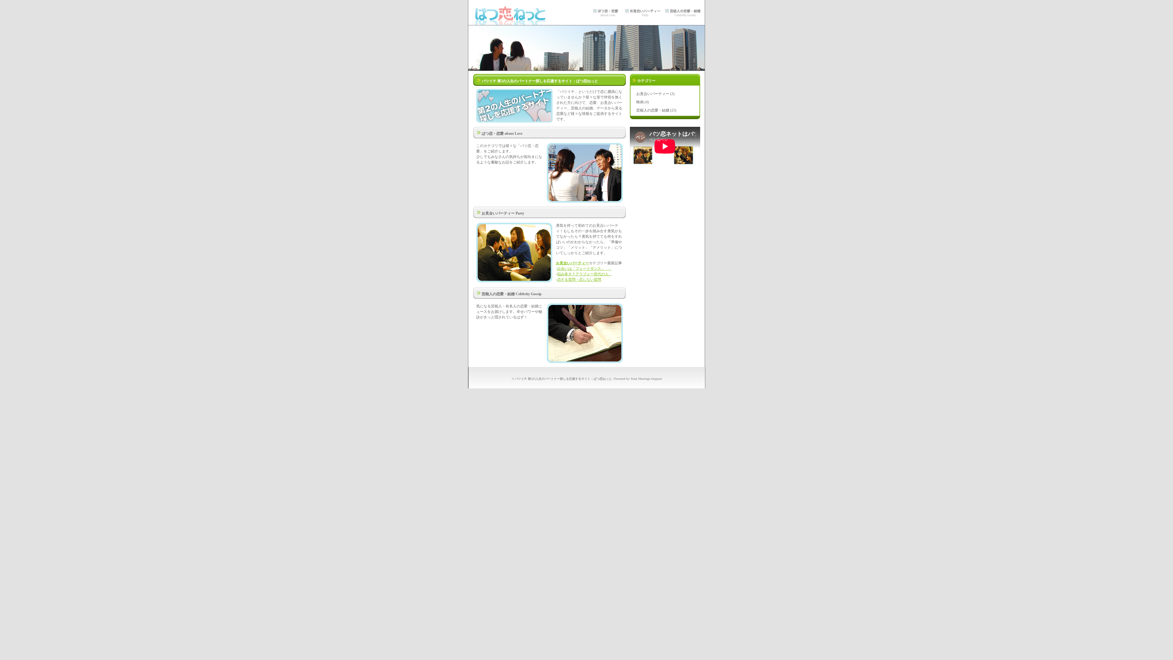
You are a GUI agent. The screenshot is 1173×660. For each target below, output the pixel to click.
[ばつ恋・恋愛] (607, 18)
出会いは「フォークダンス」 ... (584, 268)
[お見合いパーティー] (643, 18)
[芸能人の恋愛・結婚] (684, 18)
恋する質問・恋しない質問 (579, 279)
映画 (640, 102)
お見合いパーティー (572, 263)
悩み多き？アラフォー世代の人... (584, 274)
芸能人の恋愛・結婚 (652, 110)
